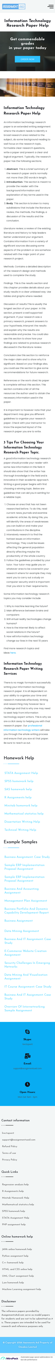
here (13, 652)
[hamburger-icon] (49, 6)
